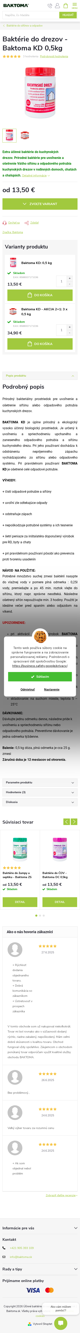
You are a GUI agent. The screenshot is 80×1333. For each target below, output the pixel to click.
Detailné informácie (34, 175)
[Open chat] (60, 1323)
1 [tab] (36, 916)
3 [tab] (44, 916)
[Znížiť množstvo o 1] (69, 284)
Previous (66, 821)
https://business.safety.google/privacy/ (39, 666)
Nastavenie (51, 689)
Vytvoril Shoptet (42, 1324)
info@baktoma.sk (21, 1257)
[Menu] (74, 5)
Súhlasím (42, 677)
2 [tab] (40, 916)
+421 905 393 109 (22, 1248)
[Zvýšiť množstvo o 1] (69, 278)
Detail (20, 902)
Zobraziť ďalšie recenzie (60, 1195)
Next (74, 821)
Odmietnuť (28, 689)
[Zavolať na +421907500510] (50, 5)
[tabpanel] (20, 869)
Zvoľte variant (43, 204)
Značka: (12, 232)
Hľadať (68, 15)
